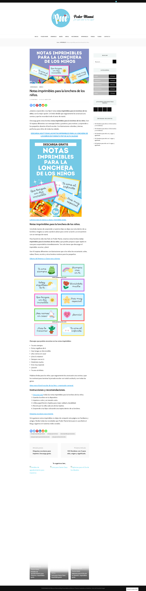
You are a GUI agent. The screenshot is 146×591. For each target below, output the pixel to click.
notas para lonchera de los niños (58, 436)
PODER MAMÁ (44, 36)
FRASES (93, 36)
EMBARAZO (54, 36)
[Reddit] (43, 105)
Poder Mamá (34, 99)
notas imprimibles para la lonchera (67, 433)
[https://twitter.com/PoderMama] (109, 109)
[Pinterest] (37, 105)
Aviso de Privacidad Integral (98, 588)
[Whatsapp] (46, 105)
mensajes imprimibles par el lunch (38, 433)
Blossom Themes (74, 588)
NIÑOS (67, 36)
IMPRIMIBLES (84, 36)
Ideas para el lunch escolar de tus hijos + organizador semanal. (51, 385)
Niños (41, 87)
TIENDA (99, 36)
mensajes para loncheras (52, 433)
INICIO (36, 36)
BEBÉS (61, 36)
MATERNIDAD (74, 36)
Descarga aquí (38, 395)
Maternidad (35, 569)
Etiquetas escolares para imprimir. (41, 414)
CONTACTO (107, 36)
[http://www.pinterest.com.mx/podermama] (105, 109)
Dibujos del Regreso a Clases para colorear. (45, 259)
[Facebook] (31, 105)
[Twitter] (34, 105)
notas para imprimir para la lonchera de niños (40, 436)
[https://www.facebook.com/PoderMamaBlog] (96, 109)
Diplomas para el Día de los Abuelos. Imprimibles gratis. (79, 575)
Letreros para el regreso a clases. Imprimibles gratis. (48, 220)
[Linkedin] (40, 105)
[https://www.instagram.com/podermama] (100, 109)
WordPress (88, 588)
